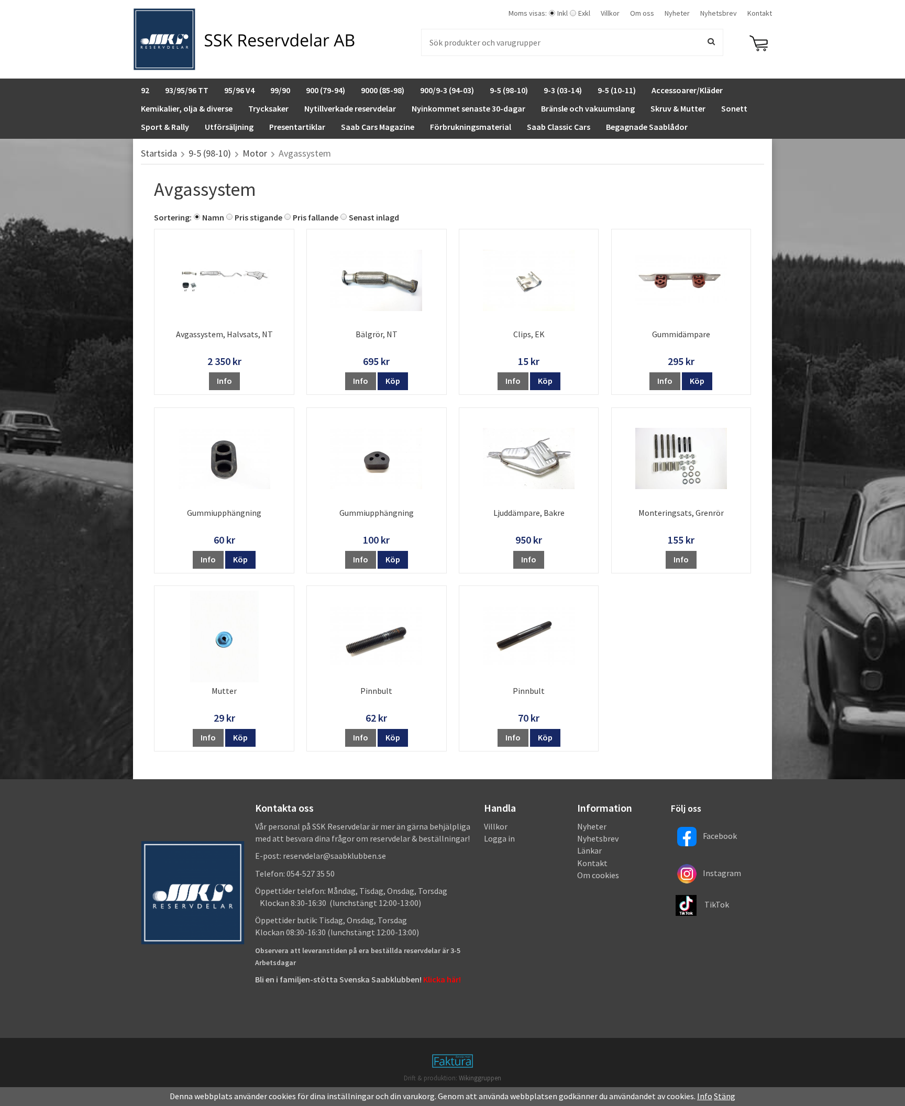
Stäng (724, 1096)
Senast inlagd (374, 217)
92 (145, 90)
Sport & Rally (165, 126)
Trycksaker (268, 108)
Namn (213, 217)
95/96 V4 (239, 90)
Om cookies (598, 875)
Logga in (499, 838)
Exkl (584, 13)
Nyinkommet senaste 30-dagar (468, 108)
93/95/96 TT (186, 90)
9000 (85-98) (382, 90)
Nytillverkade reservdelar (350, 108)
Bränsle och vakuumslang (588, 108)
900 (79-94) (325, 90)
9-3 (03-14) (563, 90)
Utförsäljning (229, 126)
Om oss (642, 13)
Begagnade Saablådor (647, 126)
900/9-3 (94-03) (447, 90)
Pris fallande (315, 217)
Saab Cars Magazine (377, 126)
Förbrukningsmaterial (470, 126)
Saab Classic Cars (558, 126)
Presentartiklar (297, 126)
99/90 (280, 90)
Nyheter (677, 13)
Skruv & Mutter (677, 108)
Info (224, 380)
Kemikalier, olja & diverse (187, 108)
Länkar (589, 850)
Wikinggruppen (480, 1078)
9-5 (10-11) (617, 90)
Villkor (610, 13)
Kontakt (759, 13)
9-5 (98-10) (509, 90)
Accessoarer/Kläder (687, 90)
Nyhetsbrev (718, 13)
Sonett (734, 108)
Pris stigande (258, 217)
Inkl (562, 13)
